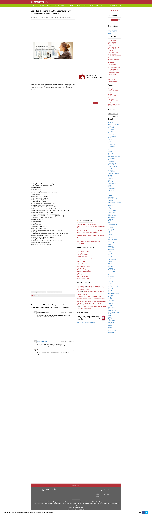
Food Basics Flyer (82, 259)
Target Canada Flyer (82, 276)
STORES (70, 6)
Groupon (110, 200)
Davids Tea (111, 178)
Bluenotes (110, 154)
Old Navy (110, 263)
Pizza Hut (110, 268)
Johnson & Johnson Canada (54, 292)
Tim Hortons (111, 315)
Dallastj (79, 291)
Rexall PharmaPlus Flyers (84, 270)
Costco (110, 175)
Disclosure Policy (112, 95)
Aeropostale (111, 127)
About (97, 494)
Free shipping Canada (113, 69)
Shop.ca (110, 291)
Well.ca (110, 329)
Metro (109, 244)
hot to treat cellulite (42, 341)
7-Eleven (110, 122)
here (52, 86)
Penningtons (111, 266)
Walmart (110, 325)
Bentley (110, 151)
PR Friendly (111, 99)
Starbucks (110, 303)
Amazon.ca (111, 134)
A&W (109, 143)
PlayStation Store (112, 270)
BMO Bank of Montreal (114, 156)
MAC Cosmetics (112, 239)
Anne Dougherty (50, 17)
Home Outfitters (112, 210)
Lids (109, 232)
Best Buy (110, 153)
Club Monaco (111, 171)
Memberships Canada (114, 72)
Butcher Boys (111, 161)
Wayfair (110, 327)
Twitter (107, 494)
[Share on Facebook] (143, 512)
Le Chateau (111, 229)
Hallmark (110, 204)
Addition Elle (111, 126)
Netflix (109, 251)
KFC (109, 222)
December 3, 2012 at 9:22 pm (68, 350)
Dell (109, 180)
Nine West (110, 256)
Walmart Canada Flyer (83, 278)
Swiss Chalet (111, 307)
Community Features (113, 59)
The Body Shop (112, 310)
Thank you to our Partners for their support (112, 31)
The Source (111, 313)
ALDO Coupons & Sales (83, 251)
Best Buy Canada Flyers (83, 253)
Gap (109, 193)
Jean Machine (111, 219)
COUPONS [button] (40, 6)
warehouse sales (112, 81)
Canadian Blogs (112, 42)
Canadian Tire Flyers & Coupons (85, 258)
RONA (110, 283)
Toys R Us (111, 319)
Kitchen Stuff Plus (112, 224)
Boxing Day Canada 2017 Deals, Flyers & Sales (113, 90)
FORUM (56, 6)
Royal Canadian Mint (113, 286)
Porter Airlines (111, 271)
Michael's (110, 246)
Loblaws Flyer (80, 264)
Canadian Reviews (82, 256)
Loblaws (110, 234)
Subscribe (114, 20)
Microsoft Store (112, 248)
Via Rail (110, 324)
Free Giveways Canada (114, 67)
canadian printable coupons (39, 292)
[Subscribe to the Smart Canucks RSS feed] (116, 11)
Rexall (109, 280)
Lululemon (110, 237)
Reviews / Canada (113, 77)
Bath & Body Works (113, 148)
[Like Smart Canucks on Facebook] (113, 11)
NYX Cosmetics (112, 259)
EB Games (111, 187)
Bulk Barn (110, 160)
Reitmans (110, 278)
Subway (110, 305)
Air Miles (110, 131)
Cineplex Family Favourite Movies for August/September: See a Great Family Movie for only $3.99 (91, 226)
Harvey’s (110, 205)
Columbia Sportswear (113, 173)
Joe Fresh (110, 220)
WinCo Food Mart (112, 330)
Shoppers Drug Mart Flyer (84, 271)
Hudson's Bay (111, 212)
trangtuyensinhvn (81, 286)
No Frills (110, 258)
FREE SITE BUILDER (95, 6)
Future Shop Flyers (82, 263)
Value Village (111, 322)
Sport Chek (111, 300)
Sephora (110, 290)
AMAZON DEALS (81, 6)
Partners (110, 97)
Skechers (110, 295)
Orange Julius (111, 264)
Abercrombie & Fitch (113, 124)
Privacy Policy (81, 509)
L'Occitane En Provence (114, 236)
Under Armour (111, 320)
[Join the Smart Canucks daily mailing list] (118, 11)
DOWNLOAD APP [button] (115, 6)
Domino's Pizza (112, 183)
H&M (109, 209)
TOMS (110, 317)
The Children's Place (113, 312)
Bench (109, 149)
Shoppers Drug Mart (113, 293)
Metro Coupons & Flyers (83, 266)
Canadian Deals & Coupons (64, 17)
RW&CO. (110, 288)
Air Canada (111, 129)
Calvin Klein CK (112, 163)
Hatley (109, 207)
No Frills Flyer (80, 268)
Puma (109, 273)
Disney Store (111, 182)
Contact (110, 94)
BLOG (33, 6)
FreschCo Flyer (81, 261)
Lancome (110, 226)
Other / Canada (112, 74)
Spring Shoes (80, 275)
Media (98, 496)
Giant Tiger (111, 197)
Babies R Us (111, 144)
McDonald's (111, 242)
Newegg (110, 253)
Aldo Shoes (111, 132)
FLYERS (48, 6)
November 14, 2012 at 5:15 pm (68, 341)
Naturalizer (111, 249)
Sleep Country (111, 297)
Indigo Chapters (112, 215)
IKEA (109, 214)
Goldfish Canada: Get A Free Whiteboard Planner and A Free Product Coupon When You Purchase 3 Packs (91, 288)
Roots (109, 285)
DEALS (63, 6)
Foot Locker (111, 190)
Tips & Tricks (111, 79)
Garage (110, 195)
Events (110, 60)
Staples (110, 302)
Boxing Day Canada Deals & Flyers (86, 322)
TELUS (110, 308)
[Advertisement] (76, 8)
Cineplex (110, 170)
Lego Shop (111, 231)
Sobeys (110, 298)
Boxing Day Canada (82, 254)
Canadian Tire (111, 165)
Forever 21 (111, 192)
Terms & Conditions (72, 509)
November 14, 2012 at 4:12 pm (68, 312)
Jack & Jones (111, 217)
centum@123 (80, 296)
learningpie (80, 301)
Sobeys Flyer (80, 273)
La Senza (110, 227)
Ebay (109, 185)
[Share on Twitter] (146, 512)
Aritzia (109, 141)
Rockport (110, 281)
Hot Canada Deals (86, 221)
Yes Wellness (111, 332)
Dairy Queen (111, 176)
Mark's (110, 241)
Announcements (112, 40)
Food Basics (111, 188)
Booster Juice (111, 158)
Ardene (110, 139)
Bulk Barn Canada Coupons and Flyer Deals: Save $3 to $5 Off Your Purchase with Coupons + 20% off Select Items (91, 241)
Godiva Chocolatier (113, 198)
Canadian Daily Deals (113, 47)
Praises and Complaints (114, 76)
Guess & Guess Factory (114, 202)
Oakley (110, 261)
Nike (109, 254)
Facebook (107, 493)
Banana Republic (112, 146)
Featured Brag (111, 62)
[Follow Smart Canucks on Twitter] (111, 11)
